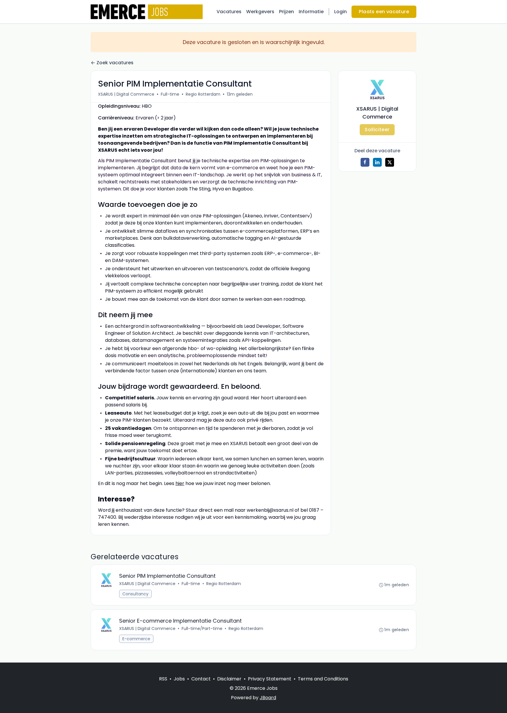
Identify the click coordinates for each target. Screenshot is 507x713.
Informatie (311, 11)
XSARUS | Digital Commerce (126, 94)
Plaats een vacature (384, 11)
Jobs (179, 678)
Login (340, 11)
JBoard (268, 697)
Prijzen (286, 11)
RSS (163, 678)
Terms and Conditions (323, 678)
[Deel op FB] (365, 162)
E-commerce (136, 639)
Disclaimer (229, 678)
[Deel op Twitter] (389, 162)
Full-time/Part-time (202, 628)
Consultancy (135, 594)
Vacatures (229, 11)
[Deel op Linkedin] (377, 162)
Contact (201, 678)
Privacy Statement (269, 678)
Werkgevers (260, 11)
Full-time (170, 94)
